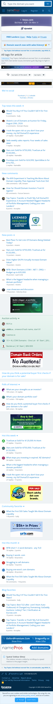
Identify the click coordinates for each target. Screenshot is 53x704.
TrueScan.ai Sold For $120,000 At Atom (23, 440)
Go (48, 4)
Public (34, 37)
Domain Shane (22, 126)
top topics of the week (19, 75)
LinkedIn (32, 95)
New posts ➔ (8, 234)
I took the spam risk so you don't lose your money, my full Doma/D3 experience (25, 131)
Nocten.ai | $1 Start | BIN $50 (19, 346)
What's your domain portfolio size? (21, 396)
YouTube (23, 98)
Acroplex (17, 145)
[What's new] (43, 10)
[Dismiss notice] (48, 45)
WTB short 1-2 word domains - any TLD (23, 548)
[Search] (49, 10)
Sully (19, 116)
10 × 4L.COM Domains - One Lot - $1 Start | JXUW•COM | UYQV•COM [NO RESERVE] (28, 340)
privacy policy (25, 695)
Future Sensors (23, 193)
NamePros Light (16, 674)
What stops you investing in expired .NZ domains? (28, 457)
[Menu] (4, 11)
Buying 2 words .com (15, 555)
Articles (30, 98)
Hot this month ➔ (10, 542)
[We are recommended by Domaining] (6, 688)
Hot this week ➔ (10, 435)
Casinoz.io (10, 335)
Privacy (41, 680)
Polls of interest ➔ (11, 384)
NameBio (18, 155)
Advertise (15, 678)
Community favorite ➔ (13, 506)
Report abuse (26, 678)
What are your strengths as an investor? (23, 389)
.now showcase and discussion (19, 289)
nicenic (17, 245)
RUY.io (9, 323)
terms (33, 695)
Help (47, 680)
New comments (10, 173)
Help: (29, 37)
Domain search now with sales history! (25, 45)
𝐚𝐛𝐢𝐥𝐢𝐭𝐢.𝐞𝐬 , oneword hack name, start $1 (23, 329)
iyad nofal (19, 275)
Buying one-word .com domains (20, 569)
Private (43, 37)
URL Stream (23, 183)
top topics (37, 75)
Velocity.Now (21, 292)
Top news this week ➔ (13, 105)
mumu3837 (19, 136)
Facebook (21, 95)
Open (22, 37)
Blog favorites (9, 589)
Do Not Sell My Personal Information (16, 680)
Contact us (6, 678)
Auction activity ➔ (10, 318)
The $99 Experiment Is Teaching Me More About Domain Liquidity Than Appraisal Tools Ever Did (27, 179)
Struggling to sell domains (17, 562)
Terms (34, 680)
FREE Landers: (13, 37)
